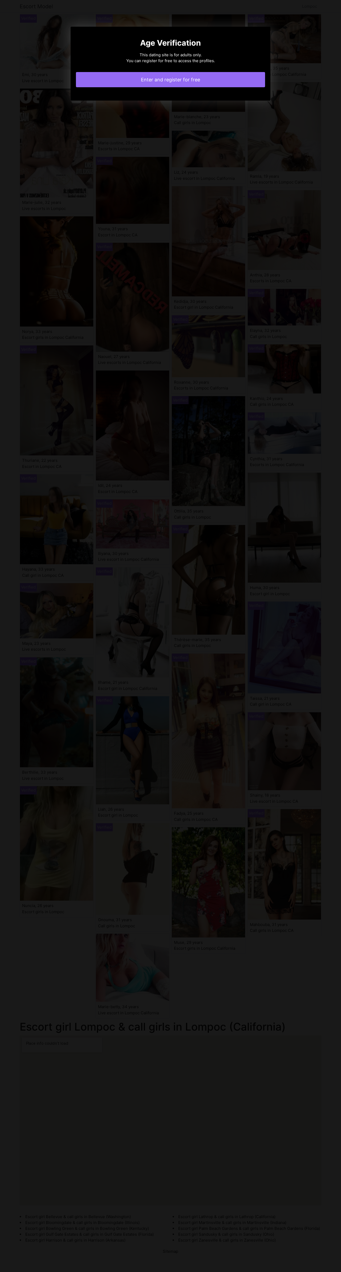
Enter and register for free (170, 79)
